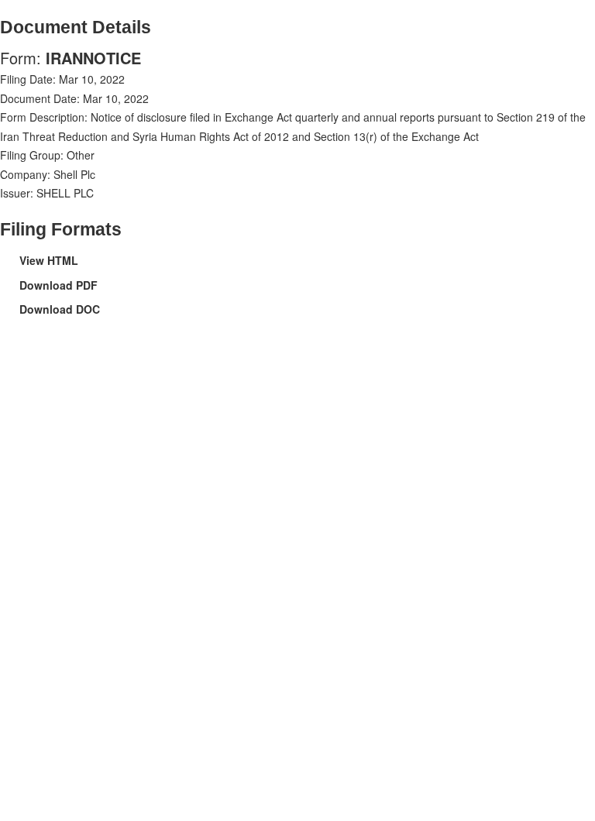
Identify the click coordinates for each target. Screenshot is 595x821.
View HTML (48, 260)
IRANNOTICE (93, 57)
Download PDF (58, 285)
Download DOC (59, 309)
